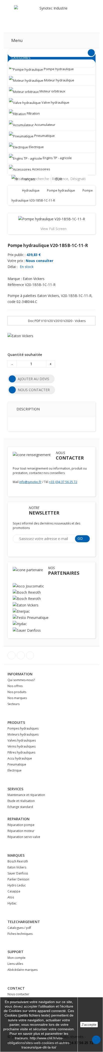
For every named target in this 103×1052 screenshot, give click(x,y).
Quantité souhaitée (25, 354)
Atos (11, 897)
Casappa (14, 891)
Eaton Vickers (17, 867)
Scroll (96, 1040)
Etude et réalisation (21, 801)
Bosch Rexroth (18, 861)
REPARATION (19, 818)
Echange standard (20, 807)
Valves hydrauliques (22, 740)
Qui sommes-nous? (21, 680)
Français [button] (28, 179)
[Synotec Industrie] (51, 16)
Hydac (12, 903)
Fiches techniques (20, 934)
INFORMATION (20, 674)
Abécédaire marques (23, 970)
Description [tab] (28, 409)
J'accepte (89, 1025)
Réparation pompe (21, 825)
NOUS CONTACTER (34, 389)
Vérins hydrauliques (22, 746)
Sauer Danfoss (18, 873)
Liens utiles (15, 964)
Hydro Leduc (17, 885)
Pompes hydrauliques (23, 728)
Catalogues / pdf (19, 928)
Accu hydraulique (20, 758)
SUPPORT (16, 951)
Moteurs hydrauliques (23, 734)
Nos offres (15, 686)
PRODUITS (16, 722)
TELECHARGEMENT (24, 921)
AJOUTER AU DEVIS (33, 378)
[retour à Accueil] (16, 190)
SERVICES (15, 789)
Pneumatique (17, 764)
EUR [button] (59, 179)
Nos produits (17, 692)
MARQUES (16, 855)
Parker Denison (18, 879)
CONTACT (16, 988)
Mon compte (17, 958)
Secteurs (14, 704)
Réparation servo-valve (24, 837)
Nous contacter (18, 994)
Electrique (15, 770)
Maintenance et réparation (26, 795)
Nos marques (17, 698)
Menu (17, 40)
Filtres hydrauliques (21, 752)
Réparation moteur (21, 831)
